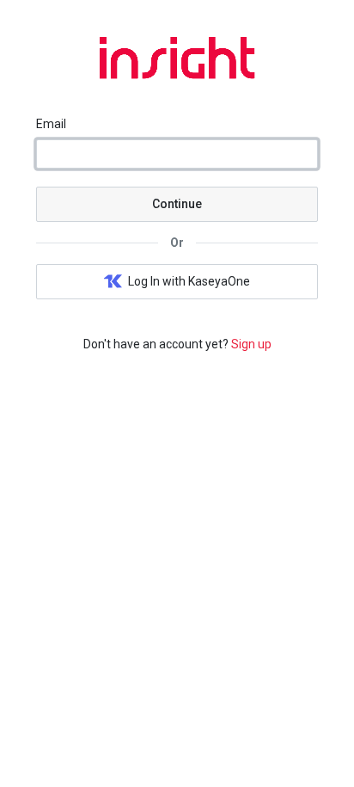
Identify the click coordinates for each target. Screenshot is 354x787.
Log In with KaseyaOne (189, 281)
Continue (177, 204)
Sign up (251, 344)
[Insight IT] (177, 75)
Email (51, 124)
